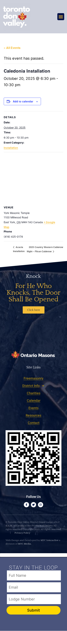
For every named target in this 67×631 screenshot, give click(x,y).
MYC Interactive (49, 540)
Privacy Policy (22, 533)
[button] (60, 16)
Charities (33, 393)
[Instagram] (40, 504)
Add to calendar (23, 101)
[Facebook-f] (26, 504)
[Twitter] (33, 504)
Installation (11, 147)
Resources (33, 415)
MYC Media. (24, 543)
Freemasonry (33, 378)
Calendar (33, 400)
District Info (31, 386)
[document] (33, 592)
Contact (33, 423)
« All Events (12, 48)
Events (33, 408)
